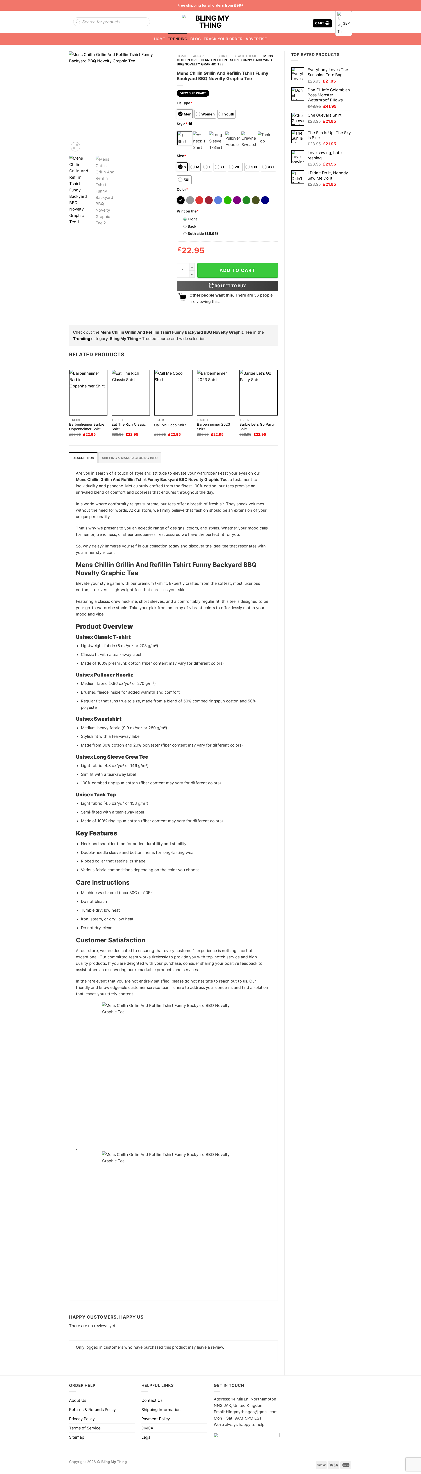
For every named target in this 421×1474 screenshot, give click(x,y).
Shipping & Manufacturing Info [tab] (130, 458)
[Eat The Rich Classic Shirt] (131, 392)
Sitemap (76, 1437)
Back (192, 226)
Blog (195, 39)
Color (182, 189)
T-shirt (220, 56)
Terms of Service (84, 1428)
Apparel (200, 56)
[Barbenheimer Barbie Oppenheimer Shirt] (88, 392)
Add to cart (237, 270)
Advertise (256, 39)
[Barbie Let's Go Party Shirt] (258, 392)
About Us (77, 1400)
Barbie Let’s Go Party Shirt (257, 426)
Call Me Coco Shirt (170, 425)
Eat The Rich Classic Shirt (129, 426)
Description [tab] (83, 458)
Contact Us (151, 1400)
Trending (177, 39)
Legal (146, 1437)
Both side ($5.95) (203, 233)
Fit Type (184, 103)
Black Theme (245, 56)
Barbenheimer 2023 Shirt (213, 426)
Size (181, 156)
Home (159, 39)
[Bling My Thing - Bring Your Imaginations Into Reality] (210, 22)
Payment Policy (155, 1418)
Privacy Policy (82, 1418)
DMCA (147, 1428)
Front (192, 219)
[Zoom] (75, 146)
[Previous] (76, 102)
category (90, 338)
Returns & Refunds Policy (92, 1409)
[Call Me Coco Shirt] (173, 392)
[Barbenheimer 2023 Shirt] (216, 392)
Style (184, 124)
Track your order (223, 39)
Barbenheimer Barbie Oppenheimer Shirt (86, 426)
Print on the (188, 211)
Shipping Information (161, 1409)
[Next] (162, 102)
